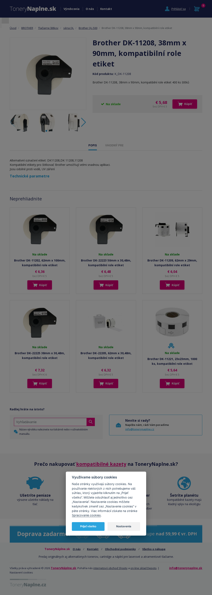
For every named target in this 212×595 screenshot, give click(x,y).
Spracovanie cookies (86, 515)
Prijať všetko (88, 526)
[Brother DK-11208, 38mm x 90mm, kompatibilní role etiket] (48, 74)
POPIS (92, 145)
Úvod (13, 28)
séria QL (68, 28)
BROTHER (27, 28)
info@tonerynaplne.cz (139, 429)
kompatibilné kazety (101, 464)
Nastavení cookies (21, 572)
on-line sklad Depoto (143, 568)
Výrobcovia (72, 9)
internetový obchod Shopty (110, 568)
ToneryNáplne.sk (63, 568)
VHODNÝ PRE (114, 145)
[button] (83, 122)
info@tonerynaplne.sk (185, 568)
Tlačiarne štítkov (48, 28)
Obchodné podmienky (120, 549)
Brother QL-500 (88, 28)
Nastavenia (123, 526)
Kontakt (106, 9)
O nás (90, 9)
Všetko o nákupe (153, 549)
